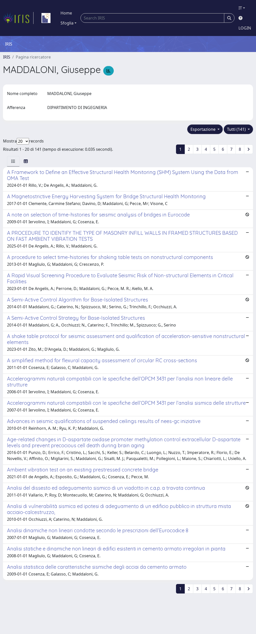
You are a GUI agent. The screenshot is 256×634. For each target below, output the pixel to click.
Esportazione (203, 129)
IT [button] (240, 8)
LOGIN (244, 28)
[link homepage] (18, 18)
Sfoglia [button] (67, 23)
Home (66, 13)
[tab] (13, 161)
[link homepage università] (46, 18)
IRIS (6, 57)
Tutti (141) (237, 129)
